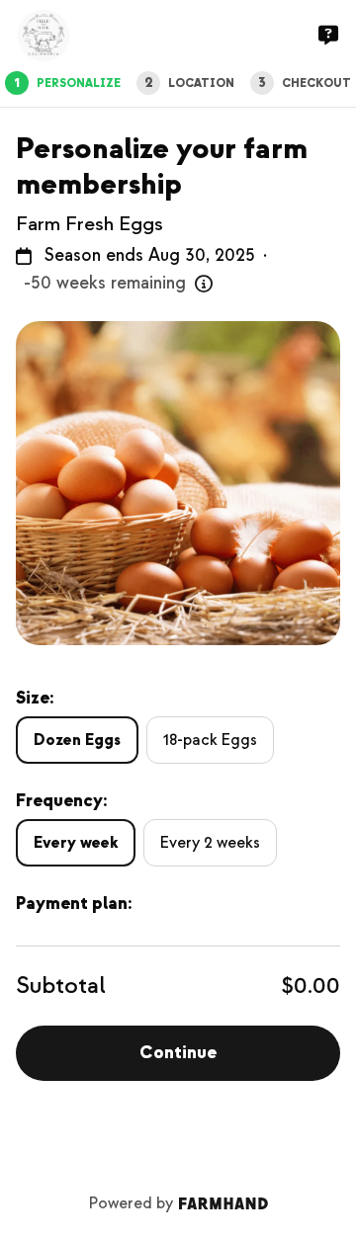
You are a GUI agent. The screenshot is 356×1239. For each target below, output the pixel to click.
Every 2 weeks (210, 843)
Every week (76, 843)
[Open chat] (328, 35)
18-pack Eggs (210, 740)
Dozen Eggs (77, 740)
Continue (178, 1052)
